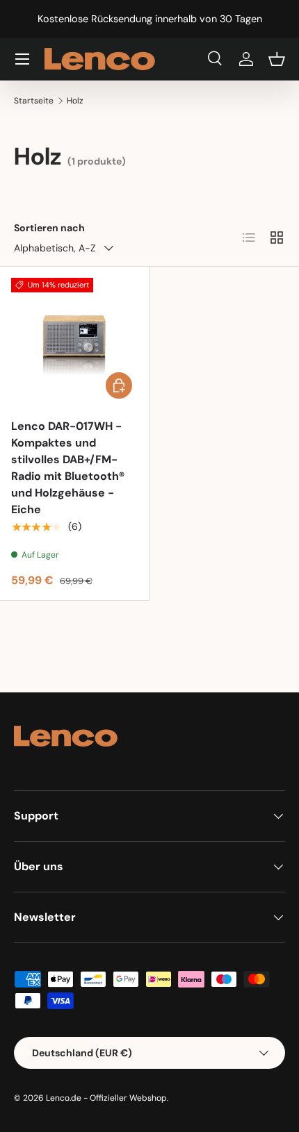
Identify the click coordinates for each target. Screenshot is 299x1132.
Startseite (34, 100)
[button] (276, 59)
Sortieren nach (49, 228)
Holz (75, 100)
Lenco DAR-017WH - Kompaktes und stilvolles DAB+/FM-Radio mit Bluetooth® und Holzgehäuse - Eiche (67, 468)
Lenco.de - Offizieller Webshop (106, 1098)
